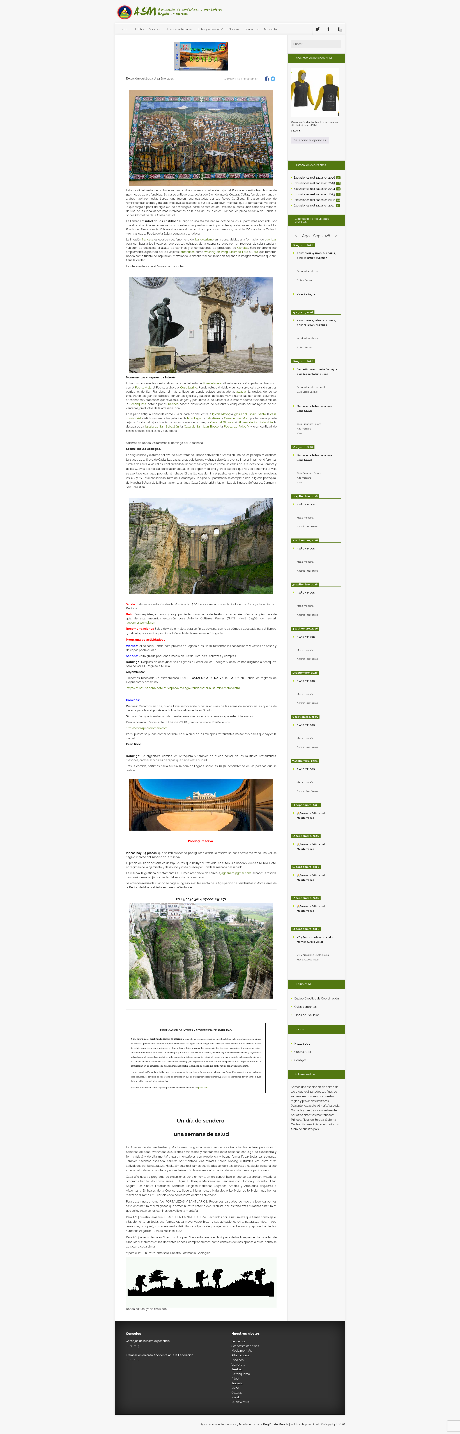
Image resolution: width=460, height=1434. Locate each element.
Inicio (124, 29)
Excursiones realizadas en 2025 (317, 183)
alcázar (241, 391)
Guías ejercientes (305, 1006)
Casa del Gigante (221, 422)
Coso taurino (188, 387)
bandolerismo (204, 239)
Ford (245, 252)
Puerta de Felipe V (236, 426)
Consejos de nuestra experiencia (148, 1341)
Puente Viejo (143, 387)
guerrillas (271, 239)
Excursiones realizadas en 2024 (317, 188)
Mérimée (235, 252)
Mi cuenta (270, 29)
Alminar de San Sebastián (255, 422)
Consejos (300, 1060)
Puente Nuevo (212, 383)
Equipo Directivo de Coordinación (316, 998)
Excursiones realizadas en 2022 (317, 200)
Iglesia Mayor (220, 414)
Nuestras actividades (178, 29)
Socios (153, 29)
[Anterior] (296, 236)
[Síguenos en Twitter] (317, 29)
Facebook (267, 78)
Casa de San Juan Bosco (201, 426)
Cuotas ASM (302, 1052)
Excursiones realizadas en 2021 (316, 205)
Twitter (273, 78)
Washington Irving (216, 252)
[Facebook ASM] (328, 29)
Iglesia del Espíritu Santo (250, 414)
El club (138, 29)
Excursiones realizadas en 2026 (316, 177)
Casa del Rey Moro (236, 418)
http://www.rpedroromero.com (146, 728)
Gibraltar (242, 247)
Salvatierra (213, 418)
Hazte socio (302, 1043)
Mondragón (195, 418)
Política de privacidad (305, 1424)
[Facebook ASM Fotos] (339, 29)
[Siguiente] (336, 236)
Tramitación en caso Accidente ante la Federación (159, 1355)
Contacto (250, 29)
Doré (254, 252)
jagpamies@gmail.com (141, 622)
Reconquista (137, 404)
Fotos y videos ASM (210, 29)
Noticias (234, 29)
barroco (173, 404)
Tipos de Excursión (306, 1015)
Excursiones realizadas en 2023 (317, 194)
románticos (187, 252)
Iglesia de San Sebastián (162, 426)
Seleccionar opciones (310, 140)
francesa (147, 239)
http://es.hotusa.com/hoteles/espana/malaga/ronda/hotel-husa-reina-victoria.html (184, 688)
